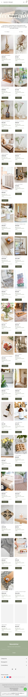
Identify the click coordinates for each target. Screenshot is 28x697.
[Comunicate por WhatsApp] (25, 689)
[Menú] (2, 2)
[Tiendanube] (14, 690)
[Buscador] (24, 2)
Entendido (17, 694)
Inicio (11, 13)
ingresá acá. (22, 686)
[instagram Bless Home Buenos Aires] (12, 669)
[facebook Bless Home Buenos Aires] (15, 669)
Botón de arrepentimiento (14, 688)
